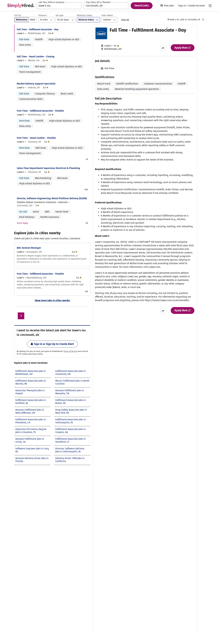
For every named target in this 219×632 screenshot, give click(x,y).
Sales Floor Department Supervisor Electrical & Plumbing (48, 168)
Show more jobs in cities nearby (52, 300)
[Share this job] (163, 48)
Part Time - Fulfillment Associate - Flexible (40, 110)
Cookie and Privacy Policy (32, 354)
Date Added (107, 15)
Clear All (125, 19)
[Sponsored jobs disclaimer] (203, 19)
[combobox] (59, 5)
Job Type (59, 15)
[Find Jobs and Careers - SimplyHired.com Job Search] (20, 5)
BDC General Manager (29, 247)
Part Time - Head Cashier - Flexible (36, 137)
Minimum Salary (84, 15)
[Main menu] (210, 5)
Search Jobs (141, 5)
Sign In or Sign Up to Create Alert (54, 344)
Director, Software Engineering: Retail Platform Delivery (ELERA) (52, 198)
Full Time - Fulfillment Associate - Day (37, 29)
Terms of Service (70, 351)
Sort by (17, 15)
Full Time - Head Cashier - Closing (35, 56)
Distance (42, 15)
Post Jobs (169, 5)
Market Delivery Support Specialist (36, 83)
